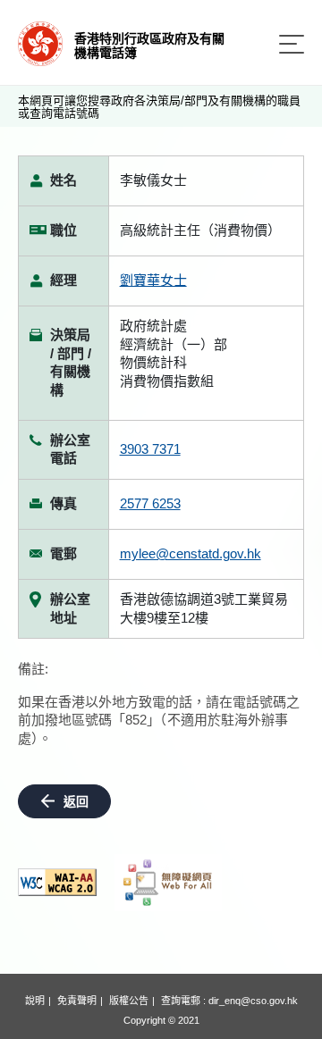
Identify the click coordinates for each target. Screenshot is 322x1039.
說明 (35, 1000)
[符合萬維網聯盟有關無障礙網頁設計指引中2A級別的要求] (57, 882)
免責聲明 (77, 1000)
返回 (76, 801)
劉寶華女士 (153, 280)
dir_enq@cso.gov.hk (253, 1000)
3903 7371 (150, 449)
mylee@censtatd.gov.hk (190, 553)
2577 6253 (150, 503)
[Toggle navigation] (291, 44)
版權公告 (128, 1000)
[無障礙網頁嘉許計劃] (168, 882)
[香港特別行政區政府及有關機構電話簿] (40, 42)
